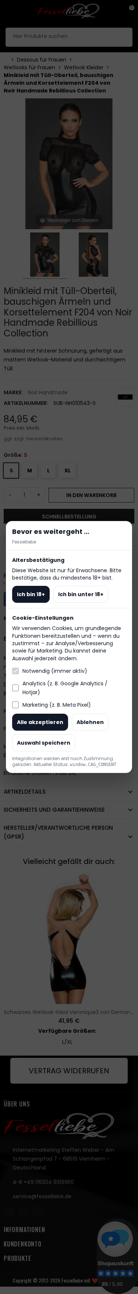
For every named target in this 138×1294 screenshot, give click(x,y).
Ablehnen (90, 722)
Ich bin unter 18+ (80, 594)
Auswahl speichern (43, 742)
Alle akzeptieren (40, 722)
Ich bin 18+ (31, 594)
